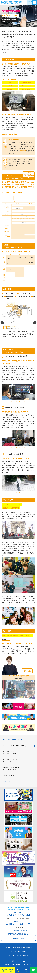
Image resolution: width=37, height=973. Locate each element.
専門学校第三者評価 (18, 939)
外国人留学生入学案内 (17, 951)
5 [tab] (22, 401)
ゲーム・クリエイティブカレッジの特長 (14, 746)
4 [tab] (19, 401)
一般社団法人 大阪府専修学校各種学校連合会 (17, 947)
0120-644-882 (19, 924)
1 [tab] (11, 401)
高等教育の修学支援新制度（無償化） (18, 934)
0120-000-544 (19, 915)
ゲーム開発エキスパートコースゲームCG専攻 (12, 761)
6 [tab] (24, 401)
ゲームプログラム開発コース (11, 775)
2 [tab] (16, 492)
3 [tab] (16, 401)
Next (35, 322)
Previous (2, 322)
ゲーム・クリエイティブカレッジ (12, 739)
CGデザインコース (8, 781)
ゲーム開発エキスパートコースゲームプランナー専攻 (12, 768)
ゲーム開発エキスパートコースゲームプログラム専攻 (12, 753)
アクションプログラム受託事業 (17, 955)
